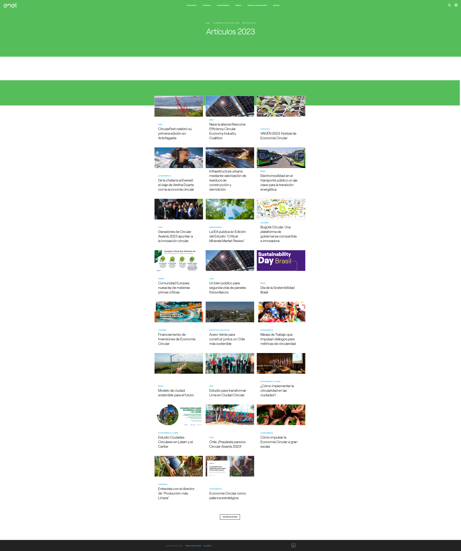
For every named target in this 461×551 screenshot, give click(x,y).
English (276, 5)
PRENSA (238, 5)
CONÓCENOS (191, 5)
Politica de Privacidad (193, 546)
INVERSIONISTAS (223, 5)
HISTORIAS (207, 5)
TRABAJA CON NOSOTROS (257, 5)
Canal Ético (207, 546)
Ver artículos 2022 (230, 517)
